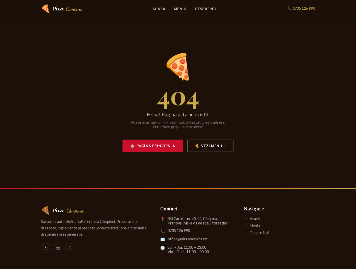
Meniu (180, 9)
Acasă (158, 9)
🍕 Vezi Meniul (210, 146)
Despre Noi (206, 9)
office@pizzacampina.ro (187, 239)
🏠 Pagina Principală (152, 146)
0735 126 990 (179, 230)
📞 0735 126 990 (301, 8)
